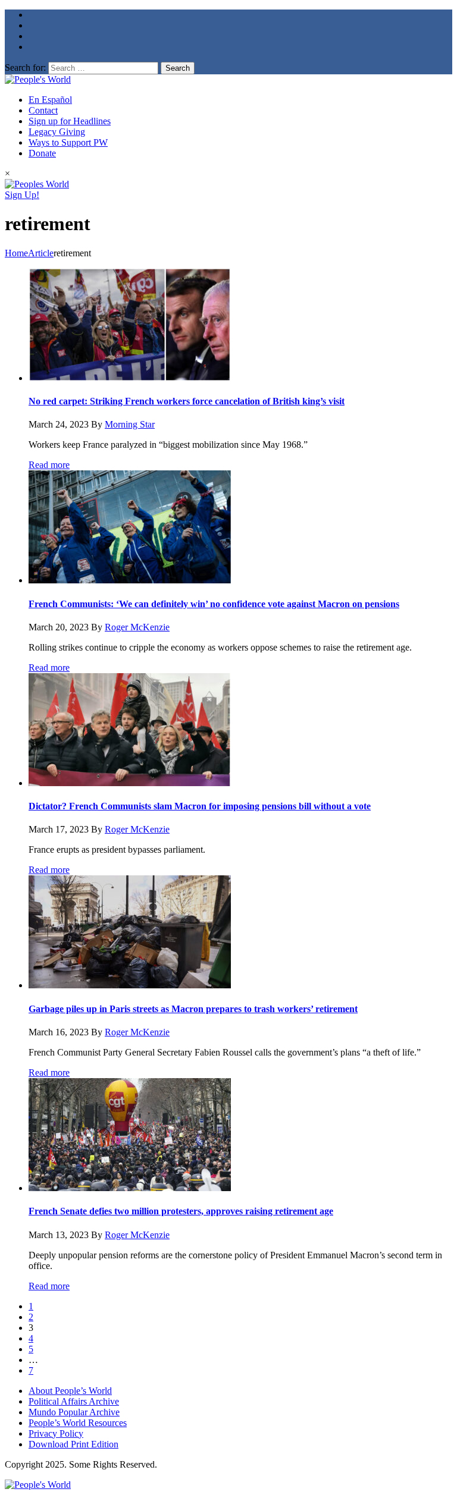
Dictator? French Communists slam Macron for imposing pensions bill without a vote (200, 806)
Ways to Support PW (68, 142)
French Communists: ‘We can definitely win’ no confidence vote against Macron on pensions (214, 604)
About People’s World (70, 1391)
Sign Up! (22, 195)
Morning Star (130, 424)
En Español (50, 100)
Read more (49, 465)
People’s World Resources (78, 1423)
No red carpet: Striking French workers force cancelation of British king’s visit (187, 401)
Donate (42, 153)
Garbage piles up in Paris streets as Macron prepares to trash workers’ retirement (193, 1009)
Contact (43, 110)
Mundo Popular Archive (74, 1412)
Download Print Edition (73, 1444)
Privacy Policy (56, 1433)
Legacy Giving (57, 132)
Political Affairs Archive (74, 1401)
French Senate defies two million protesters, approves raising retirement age (181, 1211)
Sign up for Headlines (70, 121)
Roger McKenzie (137, 627)
